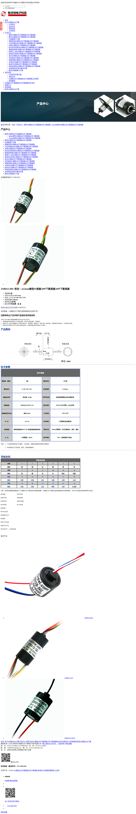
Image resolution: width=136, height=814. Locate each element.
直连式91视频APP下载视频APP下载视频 (23, 64)
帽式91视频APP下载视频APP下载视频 (22, 37)
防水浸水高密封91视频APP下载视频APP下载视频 (26, 47)
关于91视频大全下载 (12, 22)
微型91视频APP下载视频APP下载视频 (22, 35)
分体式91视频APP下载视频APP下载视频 (23, 62)
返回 (2, 124)
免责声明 (61, 743)
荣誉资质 (12, 28)
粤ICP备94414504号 (49, 743)
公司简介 (12, 24)
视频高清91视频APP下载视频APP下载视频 (24, 41)
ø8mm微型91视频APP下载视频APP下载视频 (24, 136)
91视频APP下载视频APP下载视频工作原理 (24, 78)
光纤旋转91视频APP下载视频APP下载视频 (24, 58)
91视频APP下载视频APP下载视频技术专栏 (20, 83)
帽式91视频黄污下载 (16, 70)
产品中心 (8, 33)
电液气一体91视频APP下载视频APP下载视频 (24, 51)
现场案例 (12, 81)
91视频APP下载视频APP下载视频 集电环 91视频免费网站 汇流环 (37, 770)
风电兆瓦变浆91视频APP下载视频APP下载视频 (25, 53)
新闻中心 (8, 85)
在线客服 (8, 780)
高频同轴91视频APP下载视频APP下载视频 (24, 60)
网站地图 (68, 743)
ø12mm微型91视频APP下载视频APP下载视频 (67, 124)
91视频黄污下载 (14, 39)
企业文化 (12, 26)
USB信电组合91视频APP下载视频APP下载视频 (25, 43)
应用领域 (8, 87)
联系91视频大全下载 (12, 89)
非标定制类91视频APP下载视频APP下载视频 (24, 66)
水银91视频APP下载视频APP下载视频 (22, 45)
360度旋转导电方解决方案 (18, 68)
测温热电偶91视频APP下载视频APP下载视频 (24, 49)
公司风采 (12, 30)
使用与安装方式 (6, 307)
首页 (6, 20)
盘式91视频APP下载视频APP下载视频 (22, 56)
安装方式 (12, 76)
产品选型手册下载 (15, 74)
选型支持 (8, 72)
